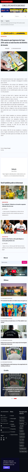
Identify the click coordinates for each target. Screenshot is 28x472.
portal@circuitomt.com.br (5, 427)
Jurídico (22, 445)
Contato (13, 431)
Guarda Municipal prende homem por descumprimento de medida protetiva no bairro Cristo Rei (14, 389)
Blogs (12, 421)
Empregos (22, 436)
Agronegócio (23, 448)
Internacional (23, 451)
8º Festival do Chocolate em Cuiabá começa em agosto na (14, 300)
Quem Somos (14, 434)
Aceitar (6, 467)
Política (22, 420)
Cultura (22, 439)
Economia (22, 434)
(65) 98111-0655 (5, 423)
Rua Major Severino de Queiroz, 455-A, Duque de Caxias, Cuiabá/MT (4, 418)
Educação (13, 418)
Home (2, 21)
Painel (21, 428)
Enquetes (13, 429)
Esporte (22, 442)
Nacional (22, 417)
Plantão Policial (22, 424)
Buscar (24, 262)
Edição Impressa (13, 425)
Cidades (21, 431)
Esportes (7, 21)
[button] (11, 398)
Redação (5, 209)
